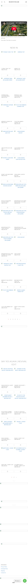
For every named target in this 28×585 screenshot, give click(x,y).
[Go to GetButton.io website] (25, 583)
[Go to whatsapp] (24, 580)
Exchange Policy (4, 568)
